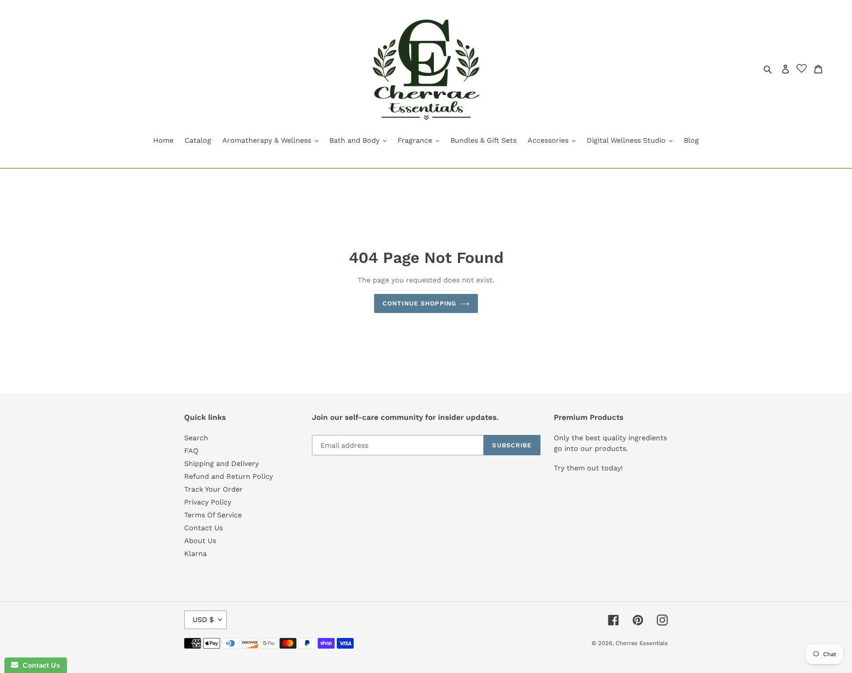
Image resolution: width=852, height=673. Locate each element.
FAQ (191, 450)
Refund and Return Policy (228, 476)
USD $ (203, 619)
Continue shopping (419, 303)
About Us (200, 540)
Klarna (195, 553)
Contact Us (203, 528)
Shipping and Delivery (221, 463)
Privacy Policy (207, 502)
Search (196, 438)
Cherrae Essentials (641, 643)
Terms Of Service (213, 515)
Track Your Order (213, 489)
